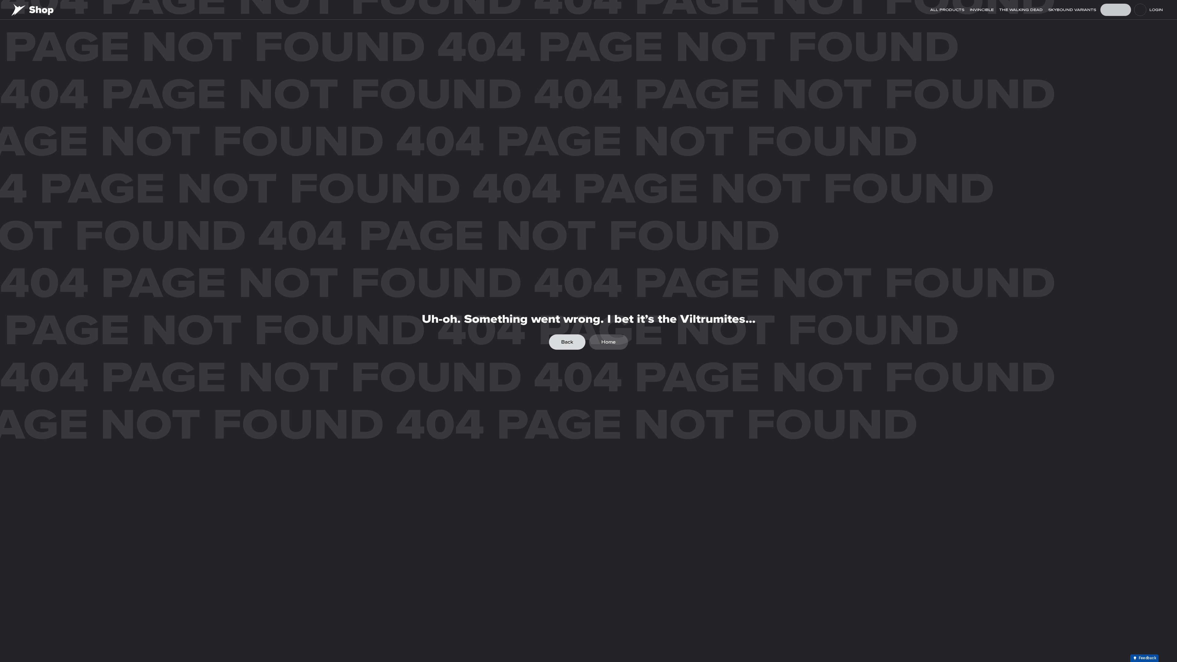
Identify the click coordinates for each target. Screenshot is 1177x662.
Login (1156, 10)
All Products (947, 10)
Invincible (982, 10)
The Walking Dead (1021, 10)
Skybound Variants (1072, 10)
